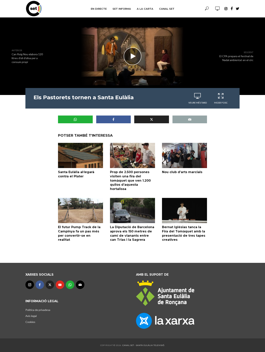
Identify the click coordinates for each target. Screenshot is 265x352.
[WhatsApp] (70, 284)
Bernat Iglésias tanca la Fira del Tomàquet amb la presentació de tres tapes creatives (183, 233)
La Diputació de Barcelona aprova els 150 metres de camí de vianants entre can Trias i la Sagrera (132, 233)
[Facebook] (40, 284)
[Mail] (80, 284)
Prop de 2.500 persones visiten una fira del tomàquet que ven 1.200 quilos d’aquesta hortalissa (130, 180)
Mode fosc (221, 102)
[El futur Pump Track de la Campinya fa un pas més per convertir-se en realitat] (80, 210)
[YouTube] (60, 284)
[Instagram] (29, 284)
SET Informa (122, 8)
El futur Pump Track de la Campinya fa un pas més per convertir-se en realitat (79, 233)
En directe (99, 8)
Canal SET (166, 8)
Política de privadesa (37, 309)
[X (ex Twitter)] (50, 284)
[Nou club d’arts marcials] (184, 155)
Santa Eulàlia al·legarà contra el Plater (76, 174)
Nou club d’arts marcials (182, 172)
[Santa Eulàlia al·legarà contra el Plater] (80, 155)
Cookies (30, 322)
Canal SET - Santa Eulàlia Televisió (143, 345)
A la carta (145, 8)
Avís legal (31, 315)
